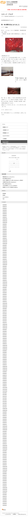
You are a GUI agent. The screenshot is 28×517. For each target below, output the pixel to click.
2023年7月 (5, 269)
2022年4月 (5, 296)
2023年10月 (5, 264)
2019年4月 (5, 359)
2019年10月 (5, 348)
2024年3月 (5, 255)
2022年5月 (5, 294)
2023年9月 (5, 266)
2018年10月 (5, 369)
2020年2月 (5, 341)
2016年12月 (5, 408)
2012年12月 (5, 487)
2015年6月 (5, 436)
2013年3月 (5, 482)
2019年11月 (5, 347)
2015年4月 (5, 438)
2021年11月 (5, 304)
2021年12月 (5, 303)
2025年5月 (5, 231)
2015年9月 (5, 431)
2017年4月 (5, 401)
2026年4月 (5, 211)
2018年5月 (5, 378)
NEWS (4, 195)
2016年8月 (5, 413)
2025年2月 (5, 236)
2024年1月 (5, 259)
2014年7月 (5, 454)
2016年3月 (5, 420)
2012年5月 (5, 499)
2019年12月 (5, 345)
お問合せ (14, 514)
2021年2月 (5, 320)
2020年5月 (5, 336)
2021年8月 (5, 310)
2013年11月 (5, 468)
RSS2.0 (4, 509)
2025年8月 (5, 225)
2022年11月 (5, 283)
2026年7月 (5, 206)
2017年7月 (5, 396)
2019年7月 (5, 354)
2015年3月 (5, 440)
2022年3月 (5, 297)
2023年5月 (5, 273)
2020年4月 (5, 338)
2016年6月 (5, 417)
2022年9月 (5, 287)
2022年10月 (5, 285)
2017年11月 (5, 389)
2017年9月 (5, 392)
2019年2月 (5, 362)
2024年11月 (5, 241)
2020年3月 (5, 340)
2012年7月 (5, 496)
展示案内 (4, 193)
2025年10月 (5, 222)
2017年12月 (5, 387)
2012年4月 (5, 501)
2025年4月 (5, 232)
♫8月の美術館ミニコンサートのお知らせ (10, 185)
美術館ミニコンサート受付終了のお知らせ (10, 187)
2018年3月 (5, 382)
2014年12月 (5, 445)
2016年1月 (5, 424)
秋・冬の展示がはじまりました (10, 24)
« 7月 (10, 171)
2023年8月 (5, 268)
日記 (3, 198)
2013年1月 (5, 485)
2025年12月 (5, 218)
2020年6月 (5, 334)
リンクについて (8, 514)
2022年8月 (5, 289)
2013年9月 (5, 471)
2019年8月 (5, 352)
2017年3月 (5, 403)
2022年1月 (5, 301)
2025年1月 (5, 238)
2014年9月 (5, 450)
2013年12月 (5, 466)
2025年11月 (5, 220)
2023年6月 (5, 271)
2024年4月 (5, 254)
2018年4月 (5, 380)
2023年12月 (5, 261)
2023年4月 (5, 275)
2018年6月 (5, 376)
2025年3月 (5, 234)
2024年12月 (5, 239)
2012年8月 (5, 494)
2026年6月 (5, 208)
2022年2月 (5, 299)
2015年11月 (5, 427)
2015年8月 (5, 433)
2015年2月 (5, 441)
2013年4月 (5, 480)
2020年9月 (5, 329)
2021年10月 (5, 306)
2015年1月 (5, 443)
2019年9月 (5, 350)
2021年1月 (5, 322)
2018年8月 (5, 373)
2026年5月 (5, 210)
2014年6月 (5, 455)
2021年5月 (5, 315)
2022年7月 (5, 290)
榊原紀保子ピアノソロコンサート (9, 176)
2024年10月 (5, 243)
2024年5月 (5, 252)
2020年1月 (5, 343)
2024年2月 (5, 257)
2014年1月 (5, 464)
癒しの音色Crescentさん (7, 183)
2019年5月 (5, 357)
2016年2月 (5, 422)
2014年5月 (5, 457)
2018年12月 (5, 366)
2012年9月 (5, 492)
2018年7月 (5, 375)
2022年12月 (5, 282)
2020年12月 (5, 324)
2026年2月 (5, 215)
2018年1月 (5, 385)
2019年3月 (5, 361)
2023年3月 (5, 276)
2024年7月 (5, 248)
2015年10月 (5, 429)
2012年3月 (5, 503)
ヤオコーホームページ (22, 514)
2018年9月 (5, 371)
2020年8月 (5, 331)
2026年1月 (5, 217)
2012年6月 (5, 498)
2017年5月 (5, 399)
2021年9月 (5, 308)
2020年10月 (5, 327)
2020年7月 (5, 333)
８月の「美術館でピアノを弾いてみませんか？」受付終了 (13, 180)
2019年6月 (5, 355)
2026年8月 (5, 204)
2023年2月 (5, 278)
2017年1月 (5, 406)
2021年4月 (5, 317)
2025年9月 (5, 224)
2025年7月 (5, 227)
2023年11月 (5, 262)
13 (14, 163)
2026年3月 (5, 213)
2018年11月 (5, 368)
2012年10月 (5, 491)
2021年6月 (5, 313)
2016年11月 (5, 410)
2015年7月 (5, 434)
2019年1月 (5, 364)
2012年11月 (5, 489)
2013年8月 (5, 473)
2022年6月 (5, 292)
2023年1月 (5, 280)
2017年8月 (5, 394)
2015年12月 (5, 426)
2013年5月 (5, 478)
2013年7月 (5, 475)
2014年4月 (5, 459)
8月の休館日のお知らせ (7, 178)
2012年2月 (5, 505)
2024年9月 (5, 245)
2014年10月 (5, 448)
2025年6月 (5, 229)
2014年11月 (5, 447)
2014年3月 (5, 461)
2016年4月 (5, 419)
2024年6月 (5, 250)
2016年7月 (5, 415)
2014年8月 (5, 452)
